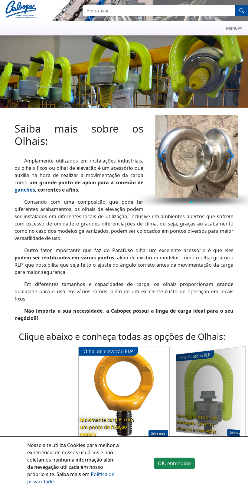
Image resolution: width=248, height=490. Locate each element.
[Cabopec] (119, 28)
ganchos (25, 189)
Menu (232, 28)
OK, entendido (174, 463)
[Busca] (241, 10)
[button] (162, 156)
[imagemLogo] (21, 10)
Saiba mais (158, 434)
